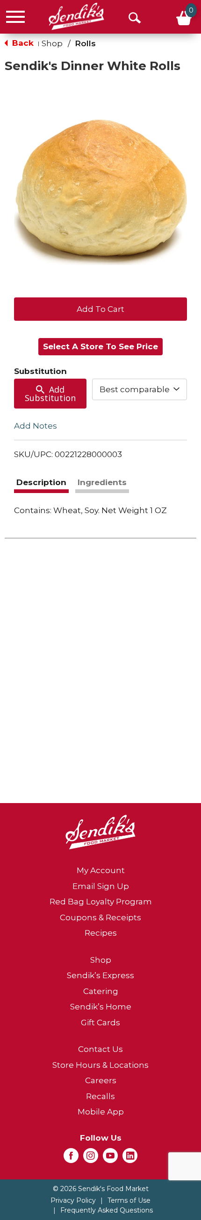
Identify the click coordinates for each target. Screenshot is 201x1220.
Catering (100, 991)
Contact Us (100, 1049)
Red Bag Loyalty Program (101, 901)
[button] (100, 308)
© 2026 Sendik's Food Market (101, 1189)
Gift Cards (100, 1022)
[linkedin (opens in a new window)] (129, 1158)
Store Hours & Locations (100, 1065)
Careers (100, 1080)
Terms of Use (129, 1200)
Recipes (101, 933)
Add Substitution (50, 393)
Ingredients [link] (102, 482)
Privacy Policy (73, 1200)
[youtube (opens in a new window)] (110, 1158)
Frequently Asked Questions (106, 1210)
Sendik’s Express (100, 975)
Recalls (100, 1096)
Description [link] (41, 482)
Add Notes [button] (35, 425)
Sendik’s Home (100, 1006)
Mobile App (101, 1111)
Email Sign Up (100, 886)
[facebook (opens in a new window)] (71, 1158)
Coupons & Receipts (100, 917)
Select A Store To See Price (100, 346)
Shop (52, 43)
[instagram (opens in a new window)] (90, 1158)
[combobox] (140, 389)
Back (22, 43)
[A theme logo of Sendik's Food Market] (76, 16)
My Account (101, 870)
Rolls (85, 43)
